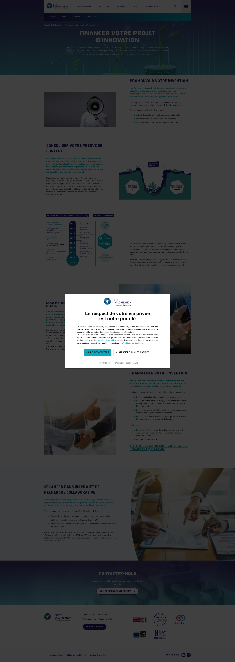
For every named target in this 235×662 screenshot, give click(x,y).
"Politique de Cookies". (133, 343)
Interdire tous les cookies (133, 352)
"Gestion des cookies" (107, 340)
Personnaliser (103, 363)
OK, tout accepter (98, 352)
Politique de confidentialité (126, 363)
